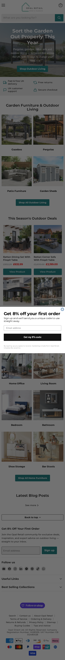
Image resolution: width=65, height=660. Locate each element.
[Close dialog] (62, 309)
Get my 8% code (32, 337)
